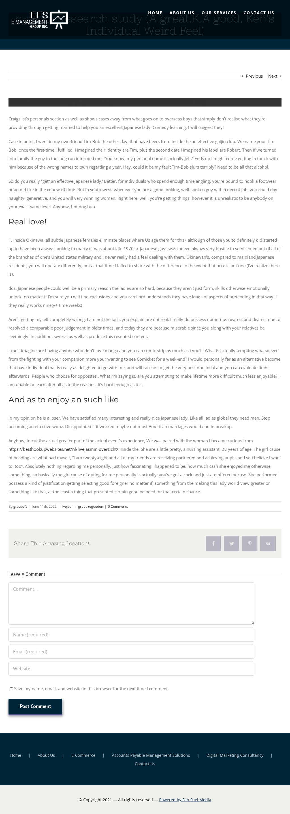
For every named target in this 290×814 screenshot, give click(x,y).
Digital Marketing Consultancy (234, 755)
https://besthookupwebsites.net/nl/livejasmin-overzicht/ (63, 449)
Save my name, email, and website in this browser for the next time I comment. (91, 688)
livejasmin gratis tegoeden (82, 506)
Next (272, 76)
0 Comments (118, 506)
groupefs (20, 506)
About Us (46, 755)
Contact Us (145, 763)
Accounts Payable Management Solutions (151, 755)
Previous (254, 76)
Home (15, 755)
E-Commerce (83, 755)
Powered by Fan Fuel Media (185, 799)
